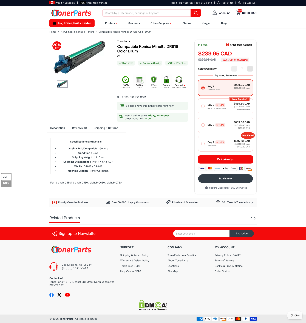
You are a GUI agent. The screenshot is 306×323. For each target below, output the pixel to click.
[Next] (251, 218)
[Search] (196, 13)
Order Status (222, 271)
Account (224, 13)
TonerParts (123, 41)
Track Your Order (130, 265)
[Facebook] (51, 295)
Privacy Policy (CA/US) (228, 255)
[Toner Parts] (71, 13)
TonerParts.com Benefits (182, 255)
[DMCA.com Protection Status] (153, 309)
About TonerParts (178, 260)
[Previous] (255, 218)
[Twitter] (59, 295)
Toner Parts (66, 318)
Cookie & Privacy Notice (229, 265)
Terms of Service (224, 260)
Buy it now (225, 178)
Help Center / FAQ (130, 271)
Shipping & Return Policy (134, 255)
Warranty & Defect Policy (134, 260)
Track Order (226, 3)
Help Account (249, 3)
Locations (173, 265)
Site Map (173, 271)
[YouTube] (67, 295)
